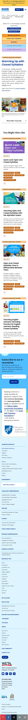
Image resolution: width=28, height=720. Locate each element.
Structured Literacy (9, 529)
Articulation (4, 450)
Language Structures (7, 499)
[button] (14, 105)
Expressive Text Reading (7, 525)
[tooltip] (3, 717)
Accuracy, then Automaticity (8, 522)
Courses (4, 592)
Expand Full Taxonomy (15, 28)
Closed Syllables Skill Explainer (11, 138)
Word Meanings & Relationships (9, 497)
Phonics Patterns (6, 466)
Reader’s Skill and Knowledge (9, 542)
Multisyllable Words (6, 470)
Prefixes (4, 473)
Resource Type (6, 559)
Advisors (4, 633)
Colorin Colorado (7, 683)
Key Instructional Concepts (8, 610)
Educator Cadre (5, 635)
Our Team (4, 640)
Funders (4, 642)
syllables (18, 77)
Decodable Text (5, 567)
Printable (4, 579)
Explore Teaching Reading (10, 614)
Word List (4, 590)
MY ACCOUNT (6, 598)
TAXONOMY (5, 618)
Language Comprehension (10, 491)
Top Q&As (5, 623)
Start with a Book (7, 685)
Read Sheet (4, 581)
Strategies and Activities (7, 540)
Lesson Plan (5, 576)
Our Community (7, 648)
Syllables (4, 453)
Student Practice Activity (8, 585)
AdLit (3, 689)
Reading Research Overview (8, 606)
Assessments (6, 479)
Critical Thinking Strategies (8, 504)
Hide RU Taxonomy (13, 31)
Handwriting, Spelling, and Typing (10, 512)
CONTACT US (6, 652)
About (4, 627)
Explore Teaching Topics (12, 15)
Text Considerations (6, 538)
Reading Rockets (7, 681)
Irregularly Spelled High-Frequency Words (12, 468)
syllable (4, 85)
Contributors (5, 637)
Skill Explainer (5, 583)
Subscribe (14, 382)
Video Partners (5, 644)
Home (3, 15)
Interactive (4, 574)
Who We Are (5, 630)
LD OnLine (5, 687)
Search (18, 9)
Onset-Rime (4, 455)
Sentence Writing (6, 514)
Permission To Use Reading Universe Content (11, 706)
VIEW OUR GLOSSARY (8, 484)
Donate (5, 657)
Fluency (4, 518)
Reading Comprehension (10, 534)
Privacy (3, 709)
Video (3, 588)
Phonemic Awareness (7, 457)
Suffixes (4, 475)
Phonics (4, 461)
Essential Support (8, 549)
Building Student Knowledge (9, 495)
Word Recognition (8, 444)
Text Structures (5, 502)
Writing (4, 508)
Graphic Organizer (6, 572)
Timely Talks (5, 608)
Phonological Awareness (8, 448)
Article (3, 562)
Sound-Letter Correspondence (9, 464)
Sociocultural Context (7, 545)
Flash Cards (4, 569)
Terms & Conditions (6, 704)
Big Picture (5, 602)
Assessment (4, 565)
